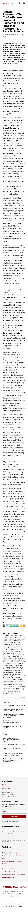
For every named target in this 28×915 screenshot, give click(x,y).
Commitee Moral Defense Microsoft (12, 874)
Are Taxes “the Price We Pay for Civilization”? (12, 726)
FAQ (14, 896)
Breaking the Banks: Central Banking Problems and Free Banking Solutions (12, 653)
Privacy (5, 893)
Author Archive (19, 698)
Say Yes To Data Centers (8, 834)
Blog (10, 896)
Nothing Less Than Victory (9, 853)
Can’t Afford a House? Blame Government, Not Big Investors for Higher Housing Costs (12, 739)
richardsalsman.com (8, 693)
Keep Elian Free (6, 877)
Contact (10, 893)
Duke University (20, 639)
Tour (17, 896)
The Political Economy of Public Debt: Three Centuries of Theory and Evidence (14, 658)
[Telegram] (15, 626)
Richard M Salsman (11, 34)
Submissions (11, 891)
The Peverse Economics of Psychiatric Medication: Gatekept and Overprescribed (14, 716)
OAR (3, 858)
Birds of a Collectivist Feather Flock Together (13, 831)
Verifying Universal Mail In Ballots (10, 836)
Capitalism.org (6, 850)
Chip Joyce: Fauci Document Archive (11, 838)
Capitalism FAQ (6, 788)
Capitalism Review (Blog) (9, 797)
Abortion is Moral (7, 866)
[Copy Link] (21, 626)
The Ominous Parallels (8, 869)
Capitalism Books (7, 792)
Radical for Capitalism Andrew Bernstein (13, 855)
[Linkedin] (7, 626)
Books (14, 893)
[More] (24, 626)
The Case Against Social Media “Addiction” (11, 749)
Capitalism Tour (6, 784)
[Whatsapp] (12, 626)
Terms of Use (19, 891)
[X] (4, 626)
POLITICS (6, 702)
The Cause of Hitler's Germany (10, 871)
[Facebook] (10, 626)
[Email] (18, 626)
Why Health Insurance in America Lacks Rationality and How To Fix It (14, 721)
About (6, 891)
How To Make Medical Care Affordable (14, 705)
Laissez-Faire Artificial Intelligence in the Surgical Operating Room (13, 709)
